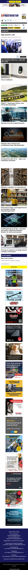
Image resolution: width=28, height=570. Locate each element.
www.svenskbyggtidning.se (14, 535)
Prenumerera (12, 1)
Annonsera (18, 1)
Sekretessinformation (14, 569)
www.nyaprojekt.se (14, 534)
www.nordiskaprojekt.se (14, 537)
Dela (18, 56)
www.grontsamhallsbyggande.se (14, 538)
